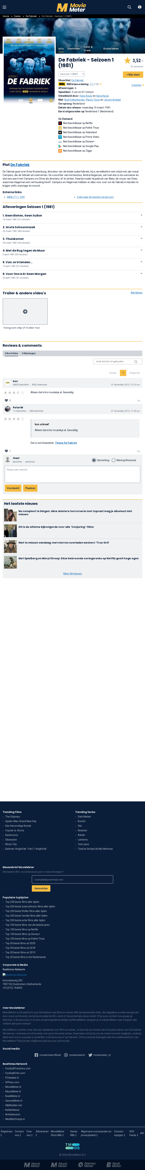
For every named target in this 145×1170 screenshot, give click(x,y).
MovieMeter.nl (13, 1086)
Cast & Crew (88, 48)
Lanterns (83, 839)
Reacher (82, 830)
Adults (81, 835)
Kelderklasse (12, 1109)
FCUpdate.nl (12, 1077)
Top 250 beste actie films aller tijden (25, 920)
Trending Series (85, 812)
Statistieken (111, 48)
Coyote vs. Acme (14, 830)
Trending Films (12, 812)
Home (6, 16)
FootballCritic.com (15, 1073)
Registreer (7, 1131)
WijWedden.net (13, 1105)
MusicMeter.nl (13, 1091)
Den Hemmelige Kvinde (18, 825)
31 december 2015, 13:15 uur (125, 384)
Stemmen (74, 48)
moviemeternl (77, 1055)
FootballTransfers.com (18, 1068)
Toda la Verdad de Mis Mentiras (95, 848)
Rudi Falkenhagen (74, 99)
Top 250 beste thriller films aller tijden (26, 911)
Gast (16, 458)
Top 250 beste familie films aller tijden (26, 915)
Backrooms (11, 835)
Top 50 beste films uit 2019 (20, 952)
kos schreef (42, 424)
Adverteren (42, 1131)
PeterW (18, 407)
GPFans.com (12, 1082)
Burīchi (81, 821)
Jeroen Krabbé (112, 99)
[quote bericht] (138, 401)
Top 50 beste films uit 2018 (20, 947)
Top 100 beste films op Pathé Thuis (25, 938)
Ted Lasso (83, 844)
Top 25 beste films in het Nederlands (25, 957)
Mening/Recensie (126, 460)
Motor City (11, 844)
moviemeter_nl (102, 1055)
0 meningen (29, 353)
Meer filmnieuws (72, 573)
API (142, 1133)
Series (17, 16)
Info (61, 48)
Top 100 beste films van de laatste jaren (27, 924)
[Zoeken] (129, 7)
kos (15, 381)
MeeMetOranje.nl (15, 1119)
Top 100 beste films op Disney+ (22, 934)
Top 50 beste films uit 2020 (20, 943)
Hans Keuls (86, 95)
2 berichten (11, 353)
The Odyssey (12, 816)
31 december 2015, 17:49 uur (125, 411)
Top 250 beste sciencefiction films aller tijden (30, 906)
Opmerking (103, 460)
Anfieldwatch (12, 1114)
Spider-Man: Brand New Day (20, 821)
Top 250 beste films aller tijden (22, 901)
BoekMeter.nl (12, 1096)
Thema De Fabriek (66, 442)
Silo (80, 825)
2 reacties (136, 85)
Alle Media (136, 292)
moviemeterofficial (50, 1055)
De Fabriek (31, 16)
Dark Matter (84, 816)
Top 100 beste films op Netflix (21, 929)
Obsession (11, 839)
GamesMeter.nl (13, 1100)
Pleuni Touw (93, 99)
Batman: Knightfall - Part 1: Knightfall (25, 848)
